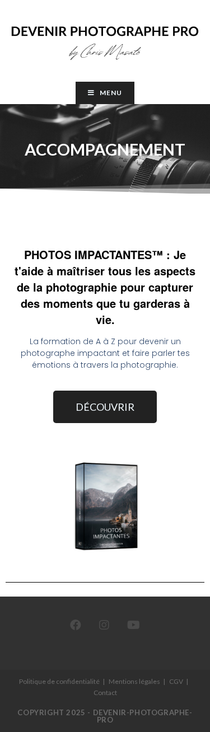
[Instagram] (104, 624)
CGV (176, 681)
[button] (105, 407)
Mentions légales (134, 681)
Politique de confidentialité (59, 681)
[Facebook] (75, 624)
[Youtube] (134, 624)
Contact (105, 692)
